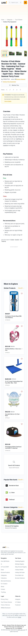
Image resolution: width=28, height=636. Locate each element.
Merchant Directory (6, 581)
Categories (9, 19)
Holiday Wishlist (19, 569)
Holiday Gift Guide (19, 572)
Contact (3, 589)
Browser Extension (20, 578)
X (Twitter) (18, 602)
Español (17, 239)
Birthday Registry (19, 564)
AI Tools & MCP (5, 567)
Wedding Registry (19, 561)
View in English (7, 101)
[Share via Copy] (10, 89)
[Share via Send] (6, 89)
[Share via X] (16, 89)
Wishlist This (15, 85)
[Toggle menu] (25, 2)
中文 (21, 239)
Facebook (18, 605)
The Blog (3, 592)
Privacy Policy (4, 599)
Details (19, 617)
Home (2, 19)
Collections (4, 578)
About (2, 586)
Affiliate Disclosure (5, 607)
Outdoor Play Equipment (9, 81)
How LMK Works (5, 561)
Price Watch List (19, 575)
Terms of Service (5, 605)
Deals (2, 569)
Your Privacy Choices (6, 602)
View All (21, 288)
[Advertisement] (14, 262)
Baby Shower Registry (21, 567)
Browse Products (5, 572)
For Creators (4, 583)
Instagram (17, 599)
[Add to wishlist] (21, 293)
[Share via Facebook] (13, 89)
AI (1, 564)
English (12, 239)
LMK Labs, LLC (21, 630)
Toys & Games (18, 19)
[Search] (20, 2)
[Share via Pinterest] (20, 89)
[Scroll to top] (24, 633)
